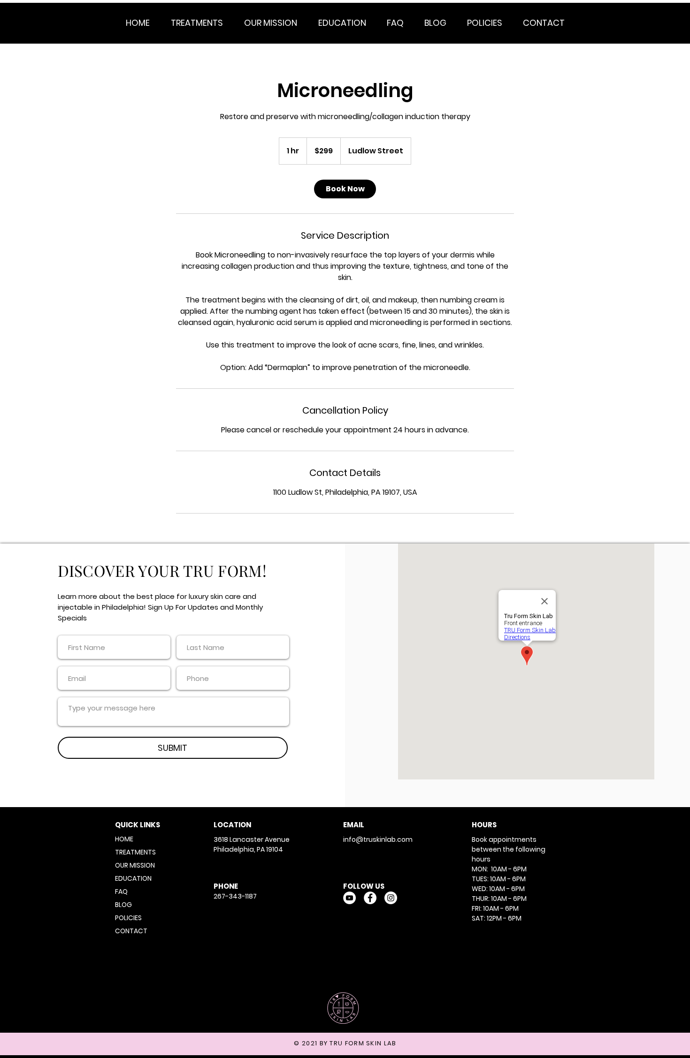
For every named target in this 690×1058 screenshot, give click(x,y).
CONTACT (131, 931)
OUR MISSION (135, 865)
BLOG (123, 904)
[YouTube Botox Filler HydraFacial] (349, 898)
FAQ (121, 891)
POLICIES (128, 917)
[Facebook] (370, 898)
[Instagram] (390, 898)
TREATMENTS (135, 852)
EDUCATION (133, 878)
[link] (345, 189)
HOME (124, 839)
